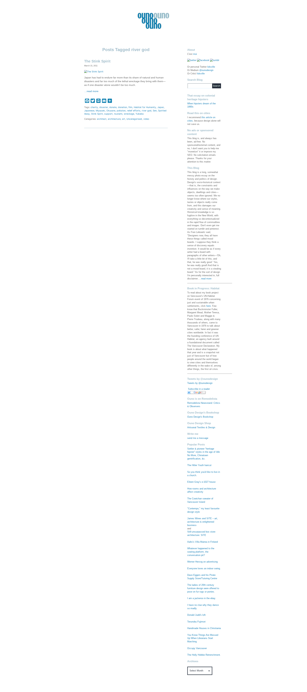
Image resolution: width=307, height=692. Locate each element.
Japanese (89, 110)
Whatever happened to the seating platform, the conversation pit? (200, 551)
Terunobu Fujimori (196, 622)
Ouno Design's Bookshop (200, 417)
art (123, 119)
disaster (103, 107)
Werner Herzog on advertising (202, 562)
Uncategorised (134, 119)
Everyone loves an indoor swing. (204, 568)
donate (113, 107)
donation (122, 107)
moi (195, 54)
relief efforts (133, 110)
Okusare (110, 110)
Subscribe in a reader (199, 389)
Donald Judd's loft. (196, 615)
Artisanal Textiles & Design (201, 427)
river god (146, 110)
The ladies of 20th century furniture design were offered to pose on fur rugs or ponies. (203, 588)
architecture (114, 119)
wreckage (129, 113)
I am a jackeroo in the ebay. (201, 598)
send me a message (197, 438)
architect (101, 119)
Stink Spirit (97, 113)
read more (206, 278)
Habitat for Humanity (145, 107)
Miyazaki (100, 110)
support (108, 113)
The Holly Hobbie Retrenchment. (204, 655)
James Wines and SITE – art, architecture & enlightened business (202, 521)
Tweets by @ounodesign (199, 383)
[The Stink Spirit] (93, 71)
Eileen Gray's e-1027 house (201, 482)
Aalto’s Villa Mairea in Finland (202, 542)
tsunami (118, 113)
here (208, 306)
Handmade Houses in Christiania (204, 628)
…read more (91, 91)
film (130, 107)
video (146, 119)
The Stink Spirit (97, 61)
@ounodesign (206, 70)
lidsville (211, 67)
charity (94, 107)
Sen (155, 110)
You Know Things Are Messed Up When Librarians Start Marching (202, 638)
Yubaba (140, 113)
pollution (121, 110)
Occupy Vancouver (197, 648)
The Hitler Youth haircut (199, 465)
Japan (160, 107)
